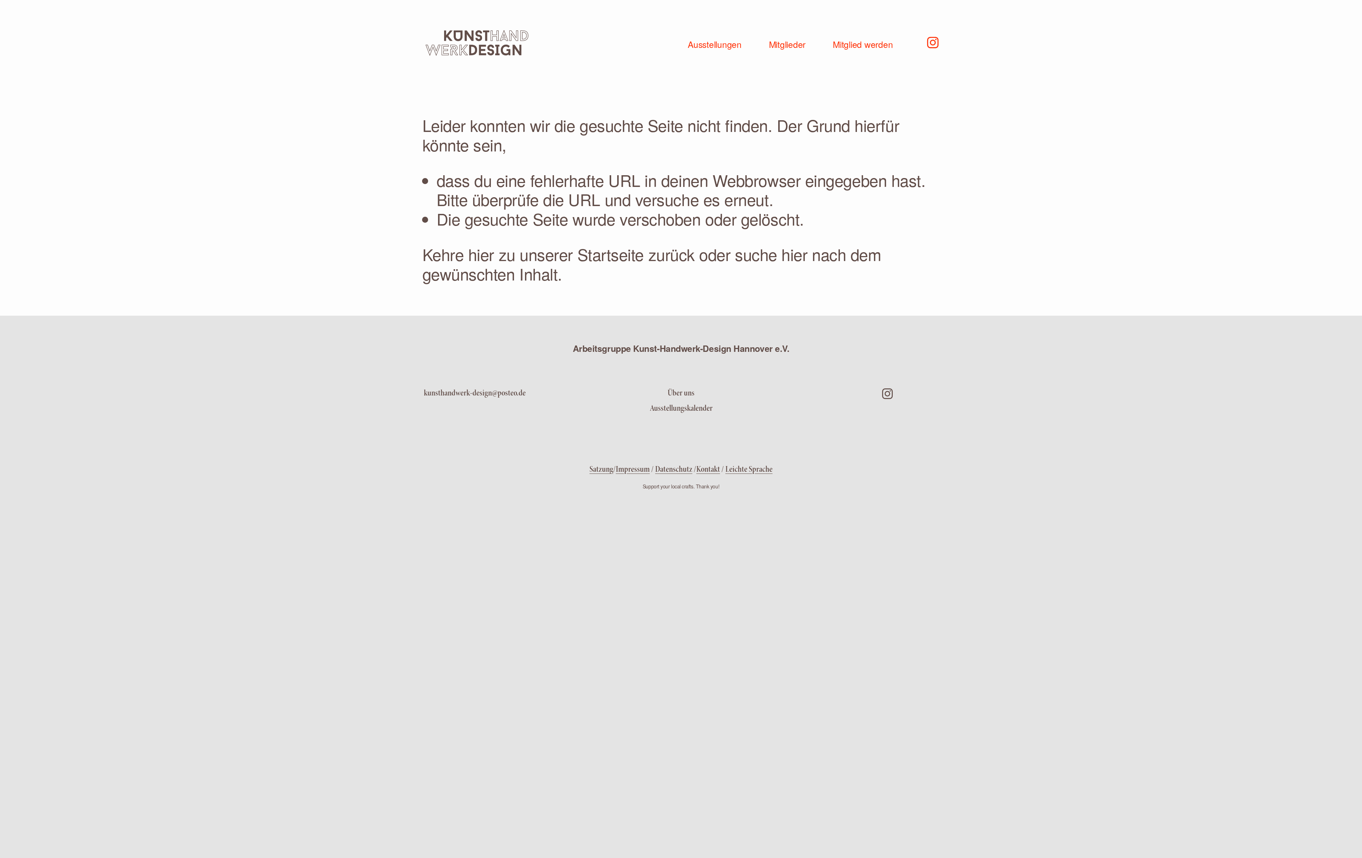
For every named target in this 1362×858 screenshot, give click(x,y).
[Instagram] (933, 42)
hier (481, 254)
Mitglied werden (863, 44)
